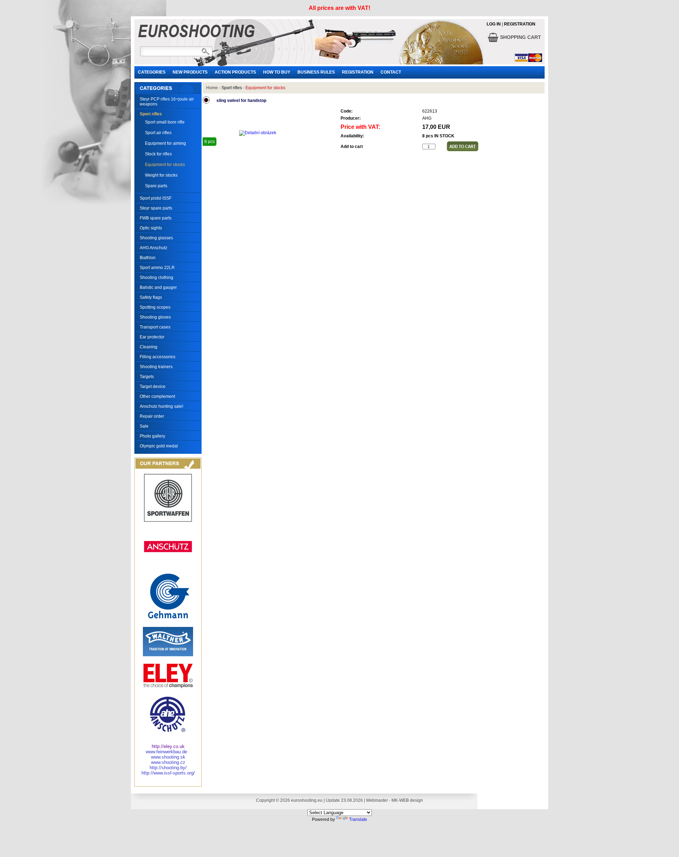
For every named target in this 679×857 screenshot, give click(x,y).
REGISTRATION (519, 24)
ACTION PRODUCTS (235, 72)
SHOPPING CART (520, 37)
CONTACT (391, 72)
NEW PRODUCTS (190, 72)
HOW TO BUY (276, 72)
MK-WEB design (407, 800)
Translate (358, 819)
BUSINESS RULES (316, 72)
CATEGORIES (152, 72)
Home (212, 87)
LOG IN (494, 24)
